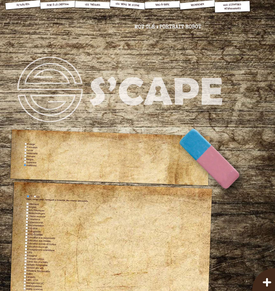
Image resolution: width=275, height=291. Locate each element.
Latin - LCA (32, 279)
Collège (31, 144)
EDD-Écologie (35, 234)
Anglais (33, 207)
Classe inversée (37, 216)
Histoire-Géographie (37, 265)
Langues (30, 276)
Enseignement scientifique (41, 250)
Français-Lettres (35, 258)
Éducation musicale (37, 246)
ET (30, 196)
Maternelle (32, 153)
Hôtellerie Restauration (38, 271)
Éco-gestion (34, 231)
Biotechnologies (37, 213)
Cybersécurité (35, 222)
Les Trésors (92, 5)
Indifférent (31, 165)
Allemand (34, 204)
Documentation (36, 225)
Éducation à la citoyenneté (41, 237)
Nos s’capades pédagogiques (232, 7)
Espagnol (32, 255)
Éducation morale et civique (42, 244)
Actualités (22, 4)
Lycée (30, 150)
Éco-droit (33, 228)
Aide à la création (58, 4)
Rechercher (197, 4)
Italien (29, 273)
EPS (29, 252)
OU (38, 196)
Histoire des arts (35, 267)
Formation (32, 147)
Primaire (31, 156)
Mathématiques (34, 286)
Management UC (35, 283)
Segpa (30, 159)
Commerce (34, 219)
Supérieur (31, 162)
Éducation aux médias (39, 240)
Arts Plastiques (37, 210)
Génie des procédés (37, 262)
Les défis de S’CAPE (128, 5)
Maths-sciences (34, 289)
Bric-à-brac (162, 5)
